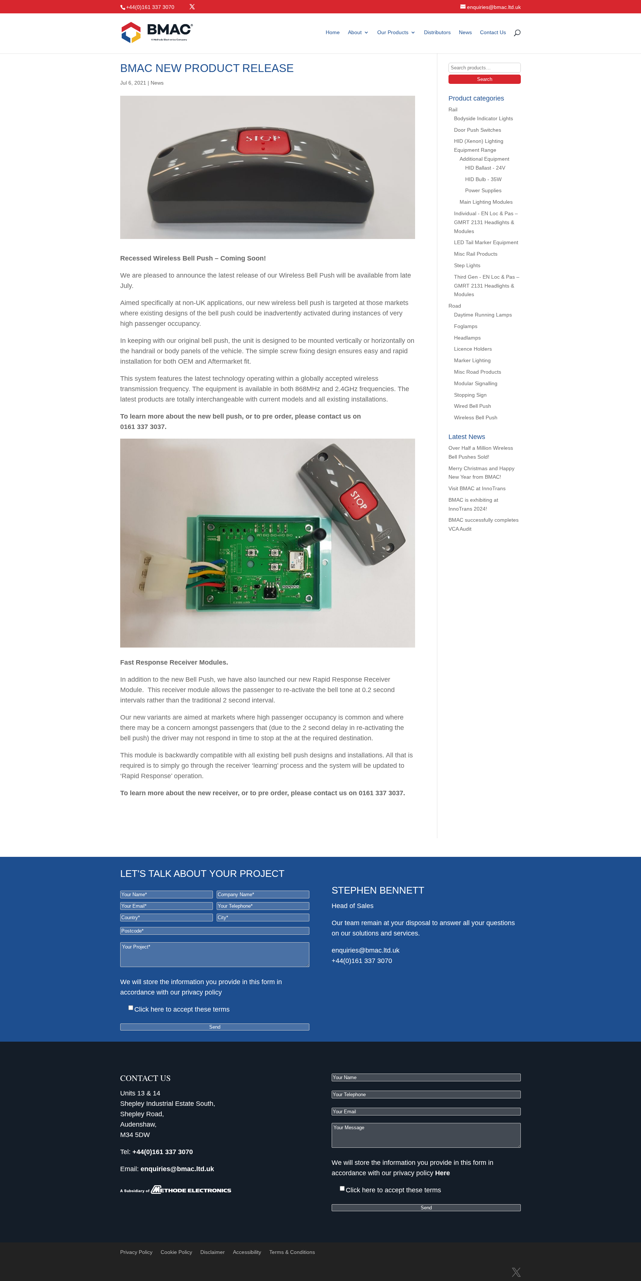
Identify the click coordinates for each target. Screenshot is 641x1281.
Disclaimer (212, 1252)
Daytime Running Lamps (483, 315)
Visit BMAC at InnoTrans (477, 488)
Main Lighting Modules (486, 202)
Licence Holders (473, 349)
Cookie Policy (176, 1252)
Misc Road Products (477, 372)
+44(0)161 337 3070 (362, 960)
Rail (452, 109)
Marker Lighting (472, 360)
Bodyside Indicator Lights (483, 118)
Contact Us (493, 32)
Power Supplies (483, 190)
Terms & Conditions (292, 1252)
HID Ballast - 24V (485, 168)
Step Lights (467, 265)
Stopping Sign (470, 395)
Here (231, 992)
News (465, 32)
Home (333, 32)
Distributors (437, 32)
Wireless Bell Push (475, 417)
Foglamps (465, 326)
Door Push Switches (477, 130)
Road (454, 306)
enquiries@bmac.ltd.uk (366, 950)
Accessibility (247, 1252)
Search (484, 79)
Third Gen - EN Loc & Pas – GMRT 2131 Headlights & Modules (486, 286)
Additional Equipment (484, 159)
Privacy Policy (136, 1252)
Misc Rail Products (475, 254)
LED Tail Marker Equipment (486, 242)
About (355, 32)
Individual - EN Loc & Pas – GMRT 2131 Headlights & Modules (486, 222)
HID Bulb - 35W (483, 179)
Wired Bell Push (472, 406)
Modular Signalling (475, 383)
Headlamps (467, 338)
